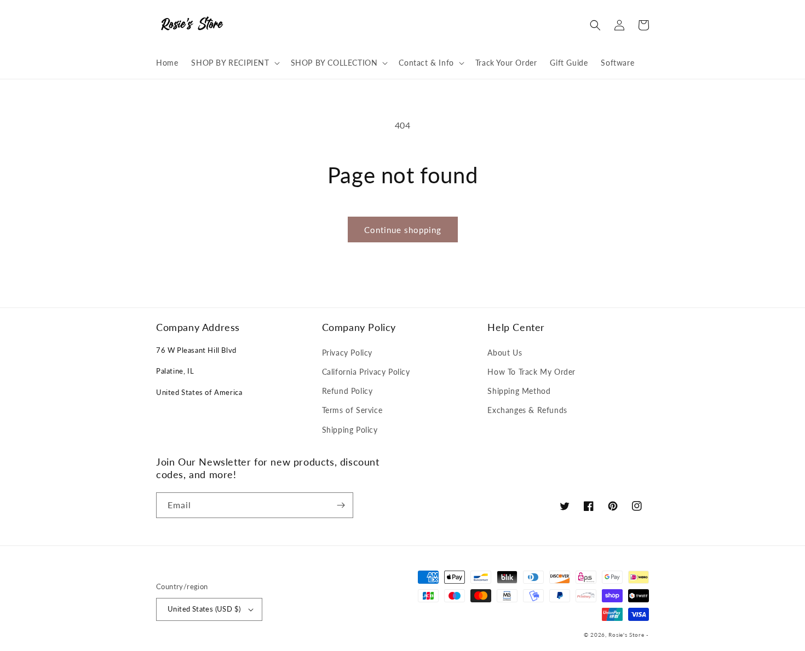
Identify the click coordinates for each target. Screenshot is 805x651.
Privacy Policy (347, 352)
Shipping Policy (350, 429)
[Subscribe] (341, 505)
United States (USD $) (204, 609)
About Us (504, 352)
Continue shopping (402, 230)
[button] (234, 62)
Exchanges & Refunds (527, 410)
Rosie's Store (627, 634)
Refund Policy (347, 391)
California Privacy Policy (366, 371)
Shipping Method (518, 391)
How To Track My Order (531, 371)
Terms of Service (352, 410)
